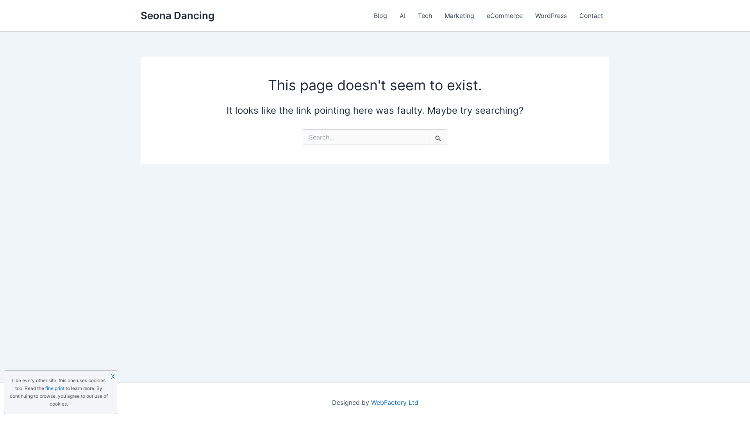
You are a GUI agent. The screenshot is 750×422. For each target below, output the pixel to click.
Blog (380, 16)
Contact (591, 16)
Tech (425, 16)
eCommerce (505, 16)
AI (402, 16)
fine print (54, 388)
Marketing (459, 16)
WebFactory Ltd (394, 402)
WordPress (551, 16)
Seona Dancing (177, 15)
